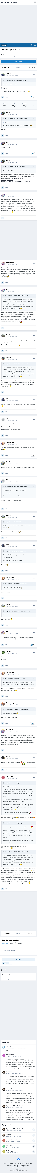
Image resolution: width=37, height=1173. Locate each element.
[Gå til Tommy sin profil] (3, 652)
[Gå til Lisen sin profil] (3, 1146)
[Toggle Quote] (4, 80)
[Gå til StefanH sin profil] (3, 1055)
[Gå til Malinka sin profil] (3, 74)
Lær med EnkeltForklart (18, 1167)
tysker (7, 1141)
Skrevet (12, 75)
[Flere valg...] (34, 75)
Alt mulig (12, 56)
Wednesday (5, 637)
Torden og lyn (10, 1151)
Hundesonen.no (9, 2)
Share (19, 959)
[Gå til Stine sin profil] (3, 399)
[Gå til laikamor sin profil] (3, 358)
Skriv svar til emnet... (10, 950)
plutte (4, 147)
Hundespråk (9, 1089)
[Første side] (2, 67)
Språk (5, 1163)
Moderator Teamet (12, 1165)
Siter (6, 97)
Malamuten (11, 1073)
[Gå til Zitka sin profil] (3, 419)
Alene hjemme (10, 1054)
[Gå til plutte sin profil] (3, 113)
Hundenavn (9, 1046)
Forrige (6, 67)
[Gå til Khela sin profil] (3, 757)
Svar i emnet (18, 61)
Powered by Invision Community (18, 1170)
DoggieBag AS (18, 1169)
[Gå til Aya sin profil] (3, 195)
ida (3, 54)
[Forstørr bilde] (4, 88)
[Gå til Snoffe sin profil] (3, 463)
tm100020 (9, 776)
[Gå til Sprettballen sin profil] (3, 263)
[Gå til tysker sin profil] (3, 1140)
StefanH (10, 1056)
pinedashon (11, 1048)
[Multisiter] (2, 97)
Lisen (7, 1147)
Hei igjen (8, 1134)
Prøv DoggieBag (24, 1165)
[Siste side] (35, 67)
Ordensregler (29, 1163)
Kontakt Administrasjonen (16, 1163)
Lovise (7, 1152)
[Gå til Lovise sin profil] (3, 1151)
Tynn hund (9, 1071)
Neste (31, 67)
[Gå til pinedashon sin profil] (3, 1047)
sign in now (5, 943)
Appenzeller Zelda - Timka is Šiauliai (16, 1106)
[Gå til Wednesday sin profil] (3, 443)
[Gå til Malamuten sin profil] (3, 1072)
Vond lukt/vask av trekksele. (14, 1140)
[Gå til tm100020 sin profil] (3, 777)
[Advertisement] (18, 24)
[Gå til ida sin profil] (3, 143)
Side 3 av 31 (19, 67)
